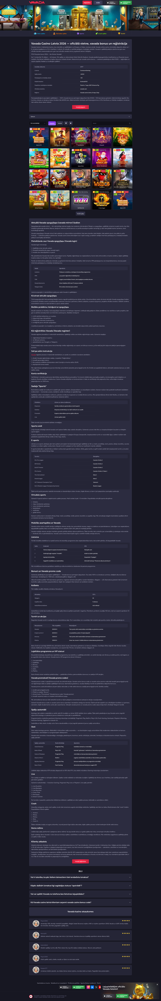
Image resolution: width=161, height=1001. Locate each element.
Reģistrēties (87, 2)
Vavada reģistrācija (80, 861)
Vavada (33, 355)
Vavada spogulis (80, 107)
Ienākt (98, 2)
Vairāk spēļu (80, 213)
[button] (2, 18)
